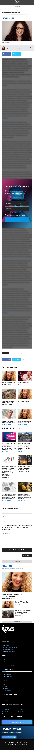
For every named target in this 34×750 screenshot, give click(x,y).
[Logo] (17, 2)
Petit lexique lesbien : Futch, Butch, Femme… (22, 602)
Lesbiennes (14, 10)
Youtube (6, 713)
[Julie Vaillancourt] (3, 48)
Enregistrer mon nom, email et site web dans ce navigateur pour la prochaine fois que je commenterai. (17, 527)
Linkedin (6, 711)
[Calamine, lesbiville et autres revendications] (9, 414)
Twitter (21, 711)
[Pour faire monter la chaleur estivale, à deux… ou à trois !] (9, 394)
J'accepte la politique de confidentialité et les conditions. (16, 214)
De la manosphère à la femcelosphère (12, 595)
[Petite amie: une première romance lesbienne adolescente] (8, 614)
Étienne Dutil (5, 479)
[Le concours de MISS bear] (25, 376)
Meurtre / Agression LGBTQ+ (22, 353)
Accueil (3, 10)
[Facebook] (3, 709)
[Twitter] (18, 711)
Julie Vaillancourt (11, 48)
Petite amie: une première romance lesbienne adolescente (23, 612)
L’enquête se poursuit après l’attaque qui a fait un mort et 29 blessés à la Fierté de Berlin (24, 446)
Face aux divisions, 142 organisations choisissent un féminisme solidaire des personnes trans (9, 446)
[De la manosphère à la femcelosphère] (9, 376)
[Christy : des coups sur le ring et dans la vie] (25, 414)
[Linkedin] (3, 711)
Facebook (6, 709)
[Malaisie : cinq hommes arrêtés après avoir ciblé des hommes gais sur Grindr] (25, 487)
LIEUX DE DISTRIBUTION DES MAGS (13, 716)
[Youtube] (3, 714)
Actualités (8, 10)
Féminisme (12, 353)
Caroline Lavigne (6, 500)
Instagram (22, 709)
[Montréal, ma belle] (25, 394)
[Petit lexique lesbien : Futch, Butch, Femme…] (8, 604)
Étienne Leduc (21, 451)
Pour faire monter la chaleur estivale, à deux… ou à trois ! (8, 403)
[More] (23, 54)
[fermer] (31, 180)
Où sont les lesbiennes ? (14, 12)
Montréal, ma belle (23, 401)
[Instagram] (18, 709)
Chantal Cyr (5, 451)
